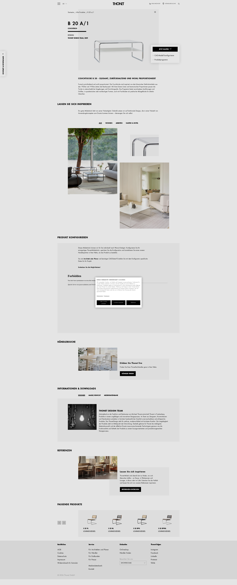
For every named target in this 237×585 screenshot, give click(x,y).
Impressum (106, 296)
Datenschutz (100, 296)
